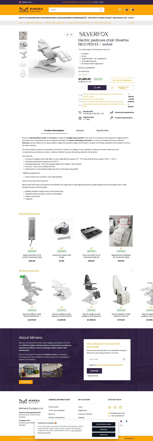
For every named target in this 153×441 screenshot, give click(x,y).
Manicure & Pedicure (39, 18)
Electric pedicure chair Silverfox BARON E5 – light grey (32, 315)
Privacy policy (53, 407)
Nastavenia (103, 434)
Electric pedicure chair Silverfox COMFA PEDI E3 (62, 315)
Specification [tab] (102, 130)
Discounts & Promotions (99, 18)
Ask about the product (123, 87)
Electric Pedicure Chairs (102, 23)
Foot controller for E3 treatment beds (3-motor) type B (103, 102)
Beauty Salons (25, 18)
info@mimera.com (118, 413)
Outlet (131, 18)
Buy (99, 87)
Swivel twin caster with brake (93, 99)
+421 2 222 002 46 (86, 2)
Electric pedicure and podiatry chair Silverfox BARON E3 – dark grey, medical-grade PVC (91, 315)
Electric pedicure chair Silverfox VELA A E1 (121, 315)
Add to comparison (123, 80)
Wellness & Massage (56, 18)
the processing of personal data (109, 365)
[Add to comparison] (32, 249)
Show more (26, 382)
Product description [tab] (54, 130)
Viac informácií (76, 430)
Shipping (81, 418)
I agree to (106, 365)
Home (21, 23)
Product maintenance (57, 418)
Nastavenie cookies (44, 432)
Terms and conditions (57, 410)
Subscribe (94, 371)
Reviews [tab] (80, 130)
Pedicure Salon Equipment (55, 23)
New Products (119, 18)
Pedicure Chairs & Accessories (79, 23)
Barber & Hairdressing (74, 18)
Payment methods (85, 414)
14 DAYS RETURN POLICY (70, 2)
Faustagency (129, 438)
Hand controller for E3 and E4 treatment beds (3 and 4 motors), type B (102, 95)
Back (132, 23)
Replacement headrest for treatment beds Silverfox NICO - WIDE (104, 105)
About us (52, 414)
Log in (80, 407)
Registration (82, 410)
